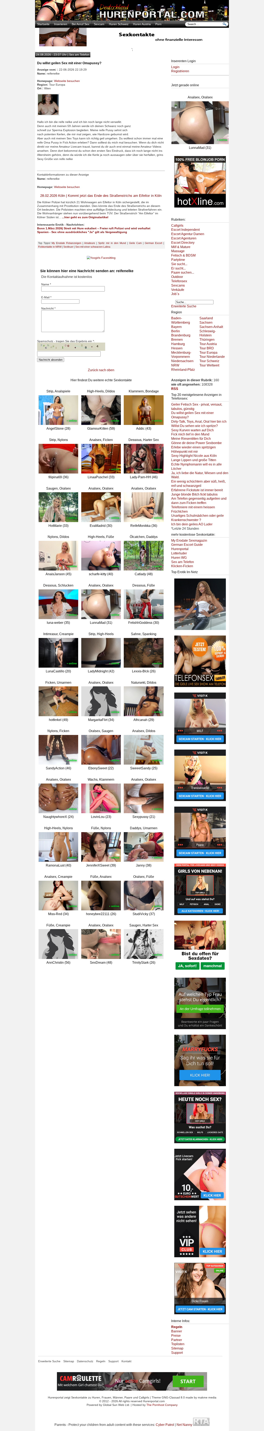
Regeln (100, 1361)
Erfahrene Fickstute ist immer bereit (197, 490)
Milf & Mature (180, 247)
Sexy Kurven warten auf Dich (192, 430)
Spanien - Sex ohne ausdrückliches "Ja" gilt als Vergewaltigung (82, 232)
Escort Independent (185, 229)
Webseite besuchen (67, 81)
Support (177, 1352)
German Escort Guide (187, 544)
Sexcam (99, 24)
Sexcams (178, 285)
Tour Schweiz (209, 361)
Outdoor (177, 277)
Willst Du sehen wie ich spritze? (194, 426)
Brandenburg (180, 335)
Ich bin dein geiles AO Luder (191, 524)
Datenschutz (85, 1361)
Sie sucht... (179, 264)
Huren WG (179, 557)
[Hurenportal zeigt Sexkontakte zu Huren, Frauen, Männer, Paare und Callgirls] (132, 19)
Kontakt (126, 1361)
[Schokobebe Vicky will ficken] (200, 630)
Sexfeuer (68, 246)
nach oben (106, 370)
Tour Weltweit (209, 365)
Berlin (175, 331)
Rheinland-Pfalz (183, 369)
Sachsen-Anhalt (211, 327)
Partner (176, 1340)
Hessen (177, 348)
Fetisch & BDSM (183, 255)
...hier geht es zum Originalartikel (85, 217)
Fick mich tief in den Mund (190, 434)
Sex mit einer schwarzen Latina (92, 246)
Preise (176, 1335)
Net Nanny (184, 1424)
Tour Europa (208, 352)
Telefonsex (179, 281)
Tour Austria (208, 344)
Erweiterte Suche (183, 306)
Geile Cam (135, 243)
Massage (178, 251)
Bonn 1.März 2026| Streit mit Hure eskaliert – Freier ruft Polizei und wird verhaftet (93, 228)
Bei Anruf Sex (80, 24)
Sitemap (177, 1348)
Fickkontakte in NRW (49, 246)
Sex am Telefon (182, 562)
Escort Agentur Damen (187, 234)
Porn (158, 24)
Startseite (43, 24)
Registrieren (180, 71)
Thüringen (206, 339)
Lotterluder (179, 553)
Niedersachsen (182, 361)
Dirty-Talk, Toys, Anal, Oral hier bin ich (198, 421)
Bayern (176, 327)
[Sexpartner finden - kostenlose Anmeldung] (132, 45)
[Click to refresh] (71, 347)
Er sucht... (178, 268)
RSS (174, 389)
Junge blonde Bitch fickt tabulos (194, 494)
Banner (176, 1331)
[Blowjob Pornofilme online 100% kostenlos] (200, 208)
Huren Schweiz (118, 24)
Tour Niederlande (212, 356)
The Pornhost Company (162, 1405)
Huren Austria (142, 24)
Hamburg (178, 344)
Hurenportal (180, 549)
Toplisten (177, 1344)
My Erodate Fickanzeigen (66, 243)
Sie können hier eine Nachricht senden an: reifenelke (86, 271)
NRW (175, 365)
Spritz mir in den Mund (112, 243)
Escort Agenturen (183, 238)
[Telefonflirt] (200, 687)
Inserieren (60, 24)
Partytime (178, 259)
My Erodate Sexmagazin (189, 540)
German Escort (153, 243)
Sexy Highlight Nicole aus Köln (194, 455)
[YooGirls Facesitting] (101, 257)
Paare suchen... (182, 272)
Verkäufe (177, 290)
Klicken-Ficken (182, 566)
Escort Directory (182, 242)
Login (175, 67)
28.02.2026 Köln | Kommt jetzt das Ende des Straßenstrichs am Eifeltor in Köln (100, 196)
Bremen (177, 339)
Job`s (175, 294)
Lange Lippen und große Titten (193, 460)
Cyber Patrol (165, 1424)
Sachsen (205, 322)
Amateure (89, 243)
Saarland (206, 318)
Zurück (93, 370)
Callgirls (177, 225)
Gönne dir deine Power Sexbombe (196, 443)
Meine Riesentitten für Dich (191, 438)
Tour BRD (206, 348)
